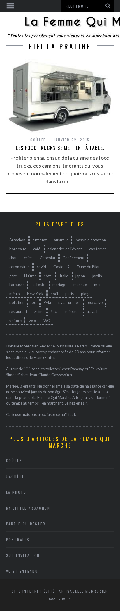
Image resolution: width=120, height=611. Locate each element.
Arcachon (17, 239)
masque (80, 284)
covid (41, 266)
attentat (40, 239)
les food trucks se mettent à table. (60, 148)
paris (69, 293)
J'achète (15, 476)
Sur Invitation (23, 555)
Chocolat (47, 257)
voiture (15, 320)
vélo (32, 320)
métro (14, 293)
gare (13, 275)
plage (85, 293)
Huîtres (30, 275)
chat (13, 257)
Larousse (16, 284)
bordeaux (17, 249)
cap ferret (97, 249)
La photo (16, 492)
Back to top (58, 598)
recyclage (95, 302)
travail (92, 311)
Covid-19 (61, 266)
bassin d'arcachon (91, 239)
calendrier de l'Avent (64, 249)
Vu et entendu (22, 571)
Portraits (18, 539)
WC (46, 320)
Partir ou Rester (26, 523)
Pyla (47, 302)
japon (80, 275)
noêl (54, 293)
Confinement (73, 257)
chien (28, 257)
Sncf (54, 311)
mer (97, 284)
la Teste (38, 284)
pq (34, 302)
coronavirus (19, 266)
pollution (16, 302)
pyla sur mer (68, 302)
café (36, 249)
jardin (97, 275)
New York (35, 293)
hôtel (48, 275)
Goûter (38, 139)
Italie (64, 275)
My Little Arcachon (28, 507)
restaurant (18, 311)
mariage (59, 284)
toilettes (72, 311)
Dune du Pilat (88, 266)
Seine (38, 311)
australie (61, 239)
